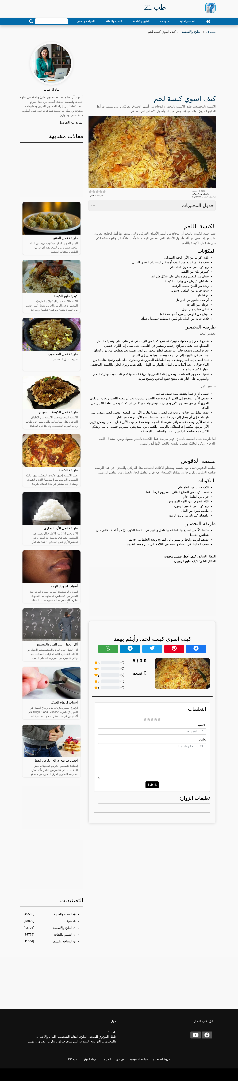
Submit (152, 784)
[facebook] (207, 1035)
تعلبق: (202, 739)
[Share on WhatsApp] (108, 649)
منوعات (164, 21)
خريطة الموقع (90, 1059)
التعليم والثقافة (114, 21)
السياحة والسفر (86, 21)
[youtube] (195, 1035)
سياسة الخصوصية (139, 1059)
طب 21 (211, 31)
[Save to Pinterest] (174, 649)
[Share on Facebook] (196, 649)
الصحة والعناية (187, 21)
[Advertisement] (152, 65)
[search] (31, 21)
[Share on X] (152, 649)
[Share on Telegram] (130, 649)
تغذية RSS (72, 1059)
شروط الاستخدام (162, 1059)
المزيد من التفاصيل (71, 122)
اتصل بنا (107, 1059)
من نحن (120, 1059)
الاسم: (202, 724)
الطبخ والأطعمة (141, 21)
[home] (208, 21)
